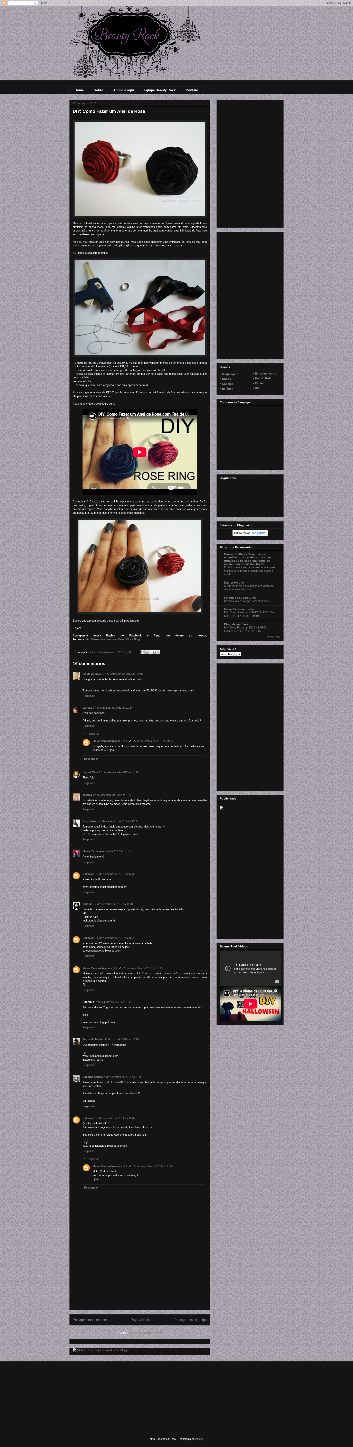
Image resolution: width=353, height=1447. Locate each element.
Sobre (98, 90)
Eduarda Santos (93, 1076)
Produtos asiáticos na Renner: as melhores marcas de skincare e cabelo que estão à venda (249, 571)
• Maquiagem (229, 374)
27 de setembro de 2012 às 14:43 (115, 874)
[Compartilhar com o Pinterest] (158, 652)
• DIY (256, 388)
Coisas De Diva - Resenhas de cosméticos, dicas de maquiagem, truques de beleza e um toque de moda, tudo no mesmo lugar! (247, 559)
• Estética (226, 388)
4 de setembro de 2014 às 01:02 (123, 1076)
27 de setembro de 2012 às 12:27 (118, 821)
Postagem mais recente (90, 1320)
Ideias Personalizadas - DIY (110, 741)
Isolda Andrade (92, 673)
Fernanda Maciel (93, 1039)
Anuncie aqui (123, 90)
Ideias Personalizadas (239, 609)
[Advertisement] (139, 1281)
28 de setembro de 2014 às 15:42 (115, 1118)
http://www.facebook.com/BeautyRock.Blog (112, 639)
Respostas (93, 733)
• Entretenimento (264, 373)
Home (79, 90)
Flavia (86, 851)
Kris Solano (90, 821)
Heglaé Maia (90, 772)
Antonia (87, 904)
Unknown (88, 874)
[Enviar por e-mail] (143, 652)
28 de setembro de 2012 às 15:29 (143, 968)
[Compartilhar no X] (150, 652)
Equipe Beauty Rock (160, 90)
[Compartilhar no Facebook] (154, 652)
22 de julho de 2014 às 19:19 (122, 1039)
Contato (192, 90)
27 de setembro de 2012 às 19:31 (113, 904)
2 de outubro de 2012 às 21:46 (113, 1001)
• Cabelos (226, 383)
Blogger (199, 1438)
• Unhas (225, 378)
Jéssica (87, 794)
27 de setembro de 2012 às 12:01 (113, 794)
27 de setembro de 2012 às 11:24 (112, 707)
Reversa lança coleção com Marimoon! (247, 601)
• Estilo (258, 383)
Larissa (87, 707)
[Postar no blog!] (146, 652)
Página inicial (141, 1320)
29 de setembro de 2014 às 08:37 (153, 1166)
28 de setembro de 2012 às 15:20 (115, 937)
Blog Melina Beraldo (238, 624)
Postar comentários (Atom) (145, 1332)
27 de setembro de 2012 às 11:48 (119, 772)
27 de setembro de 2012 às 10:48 (123, 673)
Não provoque (234, 582)
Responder (89, 695)
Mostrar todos (273, 636)
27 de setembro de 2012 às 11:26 (153, 741)
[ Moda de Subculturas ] (241, 597)
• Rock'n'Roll (262, 378)
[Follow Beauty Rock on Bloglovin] (250, 535)
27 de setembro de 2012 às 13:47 (111, 851)
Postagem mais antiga (190, 1320)
